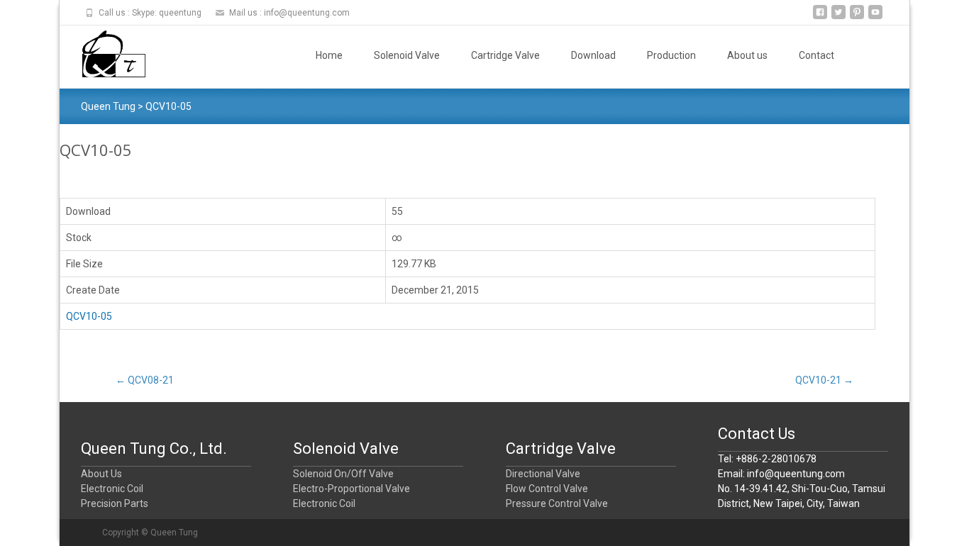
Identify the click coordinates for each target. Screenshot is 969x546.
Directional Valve (543, 473)
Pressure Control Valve (557, 503)
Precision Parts (114, 503)
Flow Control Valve (547, 488)
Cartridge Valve (505, 55)
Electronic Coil (112, 488)
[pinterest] (857, 17)
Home (329, 55)
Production (671, 55)
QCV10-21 (824, 380)
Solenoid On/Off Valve (343, 473)
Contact (816, 55)
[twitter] (838, 17)
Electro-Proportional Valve (351, 488)
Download (593, 55)
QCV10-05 (89, 316)
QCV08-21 (145, 380)
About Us (101, 473)
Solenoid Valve (407, 55)
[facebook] (820, 17)
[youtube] (875, 17)
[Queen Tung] (102, 54)
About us (747, 55)
